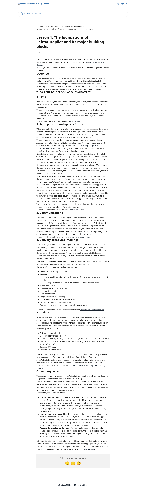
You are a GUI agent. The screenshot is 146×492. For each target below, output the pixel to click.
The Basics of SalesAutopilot (71, 27)
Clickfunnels (55, 148)
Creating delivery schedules (92, 309)
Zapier (64, 148)
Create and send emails (80, 237)
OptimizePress (42, 148)
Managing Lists (74, 121)
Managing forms (76, 209)
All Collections (41, 27)
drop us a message (87, 449)
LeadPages (85, 145)
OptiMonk (95, 145)
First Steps (54, 27)
